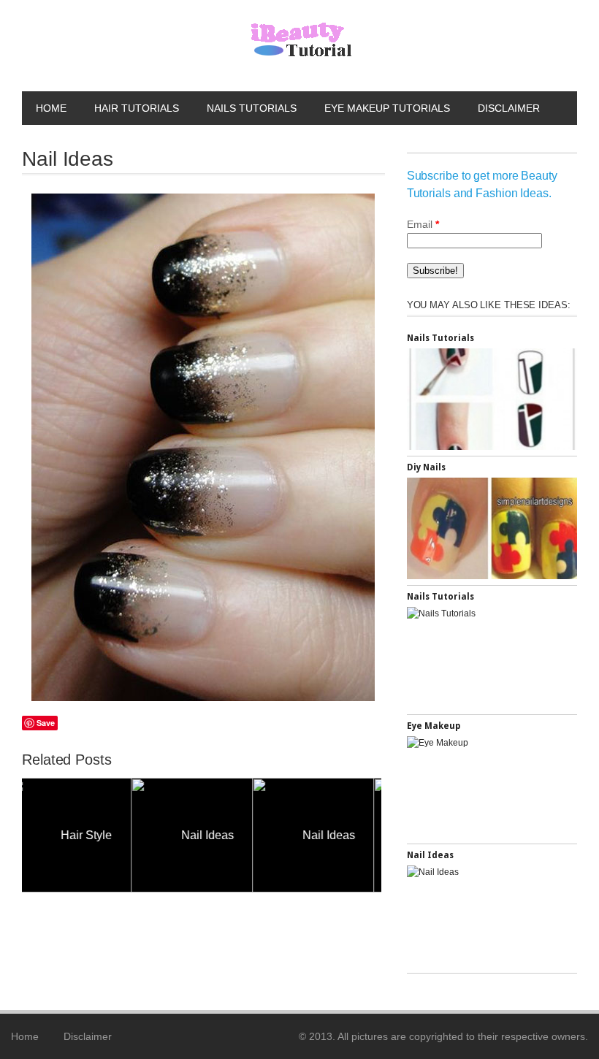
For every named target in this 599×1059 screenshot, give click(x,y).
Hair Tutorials (136, 108)
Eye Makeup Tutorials (387, 108)
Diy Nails (426, 467)
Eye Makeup (433, 726)
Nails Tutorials (252, 108)
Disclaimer (509, 108)
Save (46, 722)
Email (423, 224)
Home (51, 108)
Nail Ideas (110, 835)
